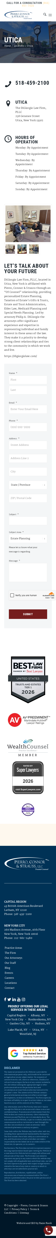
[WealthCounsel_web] (28, 747)
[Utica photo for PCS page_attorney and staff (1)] (28, 223)
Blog (7, 968)
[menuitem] (43, 15)
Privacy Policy (19, 1209)
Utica (13, 40)
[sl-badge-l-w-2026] (28, 777)
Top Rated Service (34, 1053)
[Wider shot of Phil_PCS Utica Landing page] (22, 249)
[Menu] (50, 15)
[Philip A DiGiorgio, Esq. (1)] (34, 249)
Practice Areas (13, 948)
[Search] (43, 15)
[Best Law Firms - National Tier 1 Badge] (28, 679)
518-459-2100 (23, 914)
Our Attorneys (13, 958)
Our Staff (10, 963)
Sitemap (24, 1213)
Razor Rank (45, 1223)
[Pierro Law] (23, 15)
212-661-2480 (23, 938)
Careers (9, 978)
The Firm (10, 953)
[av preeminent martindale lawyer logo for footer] (28, 720)
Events (9, 973)
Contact (9, 988)
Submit (28, 614)
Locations (11, 983)
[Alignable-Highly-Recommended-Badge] (28, 809)
